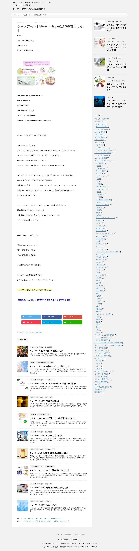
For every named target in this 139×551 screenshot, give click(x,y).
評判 (98, 179)
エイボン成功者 (99, 132)
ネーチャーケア (101, 244)
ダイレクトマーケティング (105, 233)
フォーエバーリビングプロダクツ (107, 252)
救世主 (98, 322)
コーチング (99, 207)
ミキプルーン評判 (100, 376)
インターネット (101, 189)
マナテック (99, 265)
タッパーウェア (101, 231)
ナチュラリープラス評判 (102, 153)
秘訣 (98, 317)
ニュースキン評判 (100, 158)
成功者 (98, 319)
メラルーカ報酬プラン (102, 379)
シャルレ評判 (99, 140)
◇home (17, 15)
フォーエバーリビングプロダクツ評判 (107, 345)
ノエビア (99, 246)
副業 (98, 296)
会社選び (99, 280)
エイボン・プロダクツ (103, 200)
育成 (98, 210)
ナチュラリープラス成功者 (103, 150)
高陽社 (98, 332)
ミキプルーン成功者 (101, 374)
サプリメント (101, 176)
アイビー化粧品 (101, 171)
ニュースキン (100, 239)
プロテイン (99, 145)
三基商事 (99, 278)
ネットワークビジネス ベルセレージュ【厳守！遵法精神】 (53, 384)
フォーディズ (100, 254)
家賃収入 (99, 309)
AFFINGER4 (93, 547)
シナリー (99, 223)
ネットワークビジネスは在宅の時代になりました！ (50, 488)
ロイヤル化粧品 (101, 275)
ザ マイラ (99, 220)
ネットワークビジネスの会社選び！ (44, 505)
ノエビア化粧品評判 (101, 340)
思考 (99, 304)
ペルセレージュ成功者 (102, 356)
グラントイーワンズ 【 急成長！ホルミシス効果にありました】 (46, 521)
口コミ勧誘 (99, 291)
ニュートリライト (102, 127)
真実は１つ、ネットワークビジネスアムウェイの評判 (116, 87)
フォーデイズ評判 (100, 348)
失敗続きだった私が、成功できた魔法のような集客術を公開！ (44, 300)
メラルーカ (99, 270)
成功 (98, 166)
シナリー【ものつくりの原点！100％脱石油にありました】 (53, 418)
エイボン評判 (99, 134)
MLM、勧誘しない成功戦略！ (29, 8)
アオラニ (99, 361)
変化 (97, 306)
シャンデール (23, 332)
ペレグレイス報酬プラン (102, 371)
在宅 (97, 293)
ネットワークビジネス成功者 (104, 335)
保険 (96, 384)
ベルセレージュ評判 (101, 353)
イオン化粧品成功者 (101, 129)
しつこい (100, 285)
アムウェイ (99, 173)
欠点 (97, 324)
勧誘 (97, 283)
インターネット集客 (103, 314)
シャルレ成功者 (99, 137)
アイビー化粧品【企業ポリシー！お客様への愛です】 (43, 518)
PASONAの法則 (101, 168)
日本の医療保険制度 (102, 387)
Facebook (101, 194)
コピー (100, 301)
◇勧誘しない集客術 (41, 15)
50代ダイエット (102, 147)
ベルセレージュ (101, 257)
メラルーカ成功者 (100, 382)
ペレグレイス (99, 358)
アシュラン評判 (99, 121)
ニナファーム (100, 236)
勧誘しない (99, 288)
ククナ (98, 363)
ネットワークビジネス (36, 332)
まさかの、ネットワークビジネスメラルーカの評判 (116, 67)
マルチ (98, 369)
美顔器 (99, 215)
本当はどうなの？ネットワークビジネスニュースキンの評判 (116, 47)
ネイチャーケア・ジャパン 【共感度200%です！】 (50, 470)
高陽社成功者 (99, 389)
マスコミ (99, 262)
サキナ (98, 213)
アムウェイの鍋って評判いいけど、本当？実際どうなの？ (116, 27)
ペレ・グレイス (101, 259)
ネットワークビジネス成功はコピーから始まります (50, 366)
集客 (98, 192)
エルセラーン (100, 202)
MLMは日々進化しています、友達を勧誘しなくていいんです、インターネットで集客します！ (69, 543)
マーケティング (101, 267)
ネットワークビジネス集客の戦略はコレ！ (46, 401)
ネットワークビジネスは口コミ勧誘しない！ (47, 351)
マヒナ (98, 366)
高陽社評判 (98, 392)
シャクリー (99, 226)
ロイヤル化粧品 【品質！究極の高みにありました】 (50, 453)
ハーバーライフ (101, 249)
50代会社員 (99, 163)
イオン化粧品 (100, 186)
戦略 (99, 197)
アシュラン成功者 (100, 119)
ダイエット (98, 142)
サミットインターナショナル (105, 218)
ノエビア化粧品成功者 (102, 337)
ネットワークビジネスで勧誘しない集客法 (46, 436)
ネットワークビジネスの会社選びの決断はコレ (34, 290)
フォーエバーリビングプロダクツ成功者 (108, 343)
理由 (97, 327)
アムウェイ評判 (99, 124)
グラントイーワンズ (102, 205)
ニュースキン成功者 (101, 155)
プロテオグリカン (100, 350)
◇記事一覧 (27, 15)
